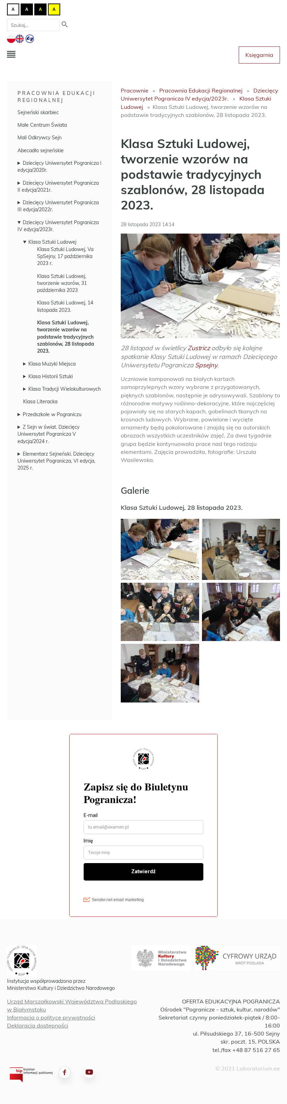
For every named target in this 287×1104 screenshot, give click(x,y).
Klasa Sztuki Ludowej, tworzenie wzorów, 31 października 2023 (62, 283)
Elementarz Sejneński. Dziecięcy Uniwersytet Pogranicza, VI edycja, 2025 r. (56, 461)
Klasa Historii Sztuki (50, 376)
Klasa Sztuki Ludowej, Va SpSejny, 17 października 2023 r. (65, 256)
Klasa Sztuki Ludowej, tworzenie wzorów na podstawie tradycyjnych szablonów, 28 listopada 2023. (65, 336)
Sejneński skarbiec (38, 112)
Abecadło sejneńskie (41, 150)
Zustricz (199, 348)
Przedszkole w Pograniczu (52, 414)
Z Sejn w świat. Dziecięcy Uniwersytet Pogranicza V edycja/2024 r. (48, 434)
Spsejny (206, 365)
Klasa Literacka (40, 401)
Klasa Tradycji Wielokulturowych (64, 389)
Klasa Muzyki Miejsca (52, 364)
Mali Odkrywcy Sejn (40, 137)
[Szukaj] (64, 25)
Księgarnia (259, 54)
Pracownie (134, 90)
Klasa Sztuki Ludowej (52, 242)
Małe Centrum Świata (42, 125)
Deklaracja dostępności (37, 1025)
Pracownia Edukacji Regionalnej (57, 96)
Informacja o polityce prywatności (51, 1017)
